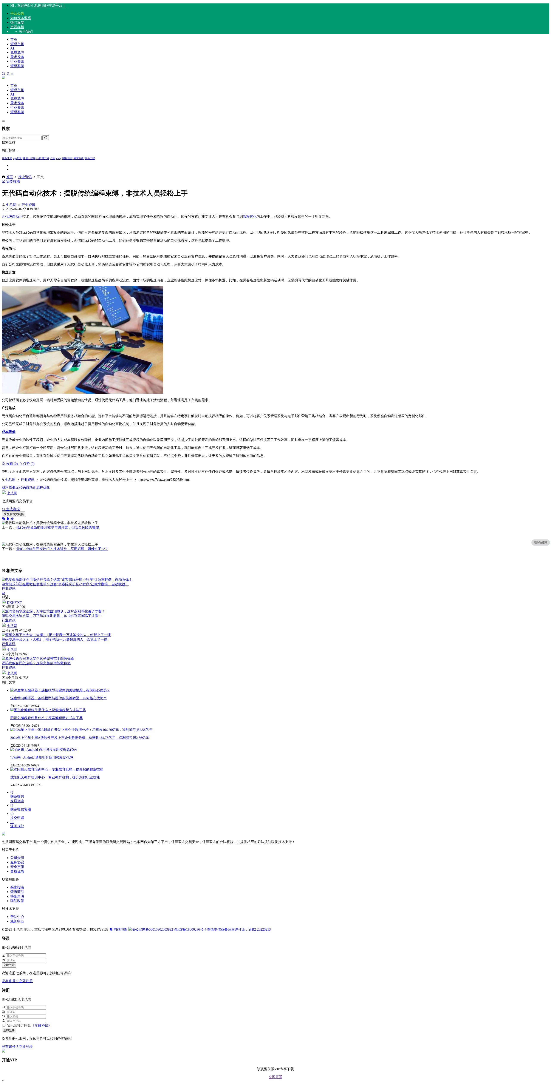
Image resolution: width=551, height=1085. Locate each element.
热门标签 (17, 22)
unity (58, 158)
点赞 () (28, 463)
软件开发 (7, 158)
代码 (52, 158)
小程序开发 (42, 158)
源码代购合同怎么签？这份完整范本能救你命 (36, 663)
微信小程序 (29, 158)
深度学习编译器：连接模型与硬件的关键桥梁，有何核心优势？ (58, 698)
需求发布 (17, 57)
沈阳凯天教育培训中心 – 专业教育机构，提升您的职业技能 (55, 777)
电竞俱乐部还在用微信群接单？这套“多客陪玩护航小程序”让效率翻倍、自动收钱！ (65, 584)
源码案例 (17, 66)
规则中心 (17, 921)
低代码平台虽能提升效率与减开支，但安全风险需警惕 (57, 527)
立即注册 (9, 1030)
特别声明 (17, 896)
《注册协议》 (41, 1025)
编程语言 (67, 158)
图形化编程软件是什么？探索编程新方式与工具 (46, 718)
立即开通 (275, 1077)
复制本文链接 (15, 514)
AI (12, 48)
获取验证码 (540, 542)
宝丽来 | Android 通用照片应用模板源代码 (41, 757)
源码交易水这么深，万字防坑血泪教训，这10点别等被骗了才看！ (52, 616)
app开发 (17, 158)
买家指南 (17, 887)
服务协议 (17, 862)
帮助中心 (17, 917)
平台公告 (17, 13)
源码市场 (17, 44)
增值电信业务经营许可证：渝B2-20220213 (239, 929)
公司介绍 (17, 858)
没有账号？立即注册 (17, 981)
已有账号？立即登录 (17, 1046)
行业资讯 (17, 61)
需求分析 (78, 158)
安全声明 (17, 867)
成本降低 (8, 432)
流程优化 (250, 216)
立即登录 (9, 964)
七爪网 (11, 205)
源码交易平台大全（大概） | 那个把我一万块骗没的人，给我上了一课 (54, 639)
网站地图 (120, 929)
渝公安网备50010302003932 (152, 929)
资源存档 (17, 27)
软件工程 (90, 158)
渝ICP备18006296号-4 (190, 929)
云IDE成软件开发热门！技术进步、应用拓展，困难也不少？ (62, 549)
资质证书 (17, 871)
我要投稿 (12, 181)
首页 (13, 39)
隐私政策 (17, 901)
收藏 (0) (11, 463)
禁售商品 (17, 892)
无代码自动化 (12, 216)
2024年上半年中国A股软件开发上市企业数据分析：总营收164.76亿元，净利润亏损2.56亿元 (79, 738)
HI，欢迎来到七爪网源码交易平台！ (38, 5)
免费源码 (17, 52)
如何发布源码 (20, 18)
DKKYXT (14, 602)
